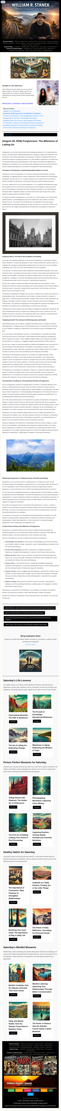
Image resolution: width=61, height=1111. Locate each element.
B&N (51, 1090)
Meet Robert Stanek (53, 43)
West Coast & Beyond (35, 1054)
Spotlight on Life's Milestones (11, 111)
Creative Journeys (20, 43)
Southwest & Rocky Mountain (16, 50)
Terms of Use (34, 1098)
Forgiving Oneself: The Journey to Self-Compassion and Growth (22, 120)
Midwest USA (51, 48)
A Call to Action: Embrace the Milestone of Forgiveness (19, 127)
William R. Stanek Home (21, 41)
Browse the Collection (30, 644)
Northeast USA (28, 48)
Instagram (27, 1090)
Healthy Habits (26, 46)
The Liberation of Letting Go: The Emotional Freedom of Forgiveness (23, 123)
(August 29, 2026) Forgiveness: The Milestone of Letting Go (22, 113)
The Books (24, 45)
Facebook (36, 1090)
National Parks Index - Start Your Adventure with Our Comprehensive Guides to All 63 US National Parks (29, 607)
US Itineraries (42, 41)
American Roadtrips (52, 41)
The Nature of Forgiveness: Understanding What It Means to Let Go (23, 116)
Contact (11, 1090)
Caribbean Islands (47, 50)
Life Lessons (43, 46)
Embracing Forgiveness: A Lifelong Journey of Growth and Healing (22, 125)
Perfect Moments (52, 46)
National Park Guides (8, 43)
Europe (30, 45)
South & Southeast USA (39, 48)
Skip (3, 2)
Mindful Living (34, 46)
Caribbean (45, 1054)
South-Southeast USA (39, 1052)
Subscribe (19, 1090)
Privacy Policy (26, 1098)
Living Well (17, 46)
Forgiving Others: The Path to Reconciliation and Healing (20, 118)
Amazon (44, 1090)
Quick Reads (30, 43)
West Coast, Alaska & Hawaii (33, 50)
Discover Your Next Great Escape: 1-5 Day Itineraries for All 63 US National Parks (24, 612)
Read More (13, 721)
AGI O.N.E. (37, 45)
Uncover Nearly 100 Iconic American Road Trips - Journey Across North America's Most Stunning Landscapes (28, 618)
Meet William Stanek (40, 43)
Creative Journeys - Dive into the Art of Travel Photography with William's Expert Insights (26, 624)
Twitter (30, 1094)
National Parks (33, 41)
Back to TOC (8, 134)
